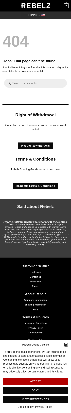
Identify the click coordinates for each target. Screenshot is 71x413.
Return (35, 286)
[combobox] (33, 15)
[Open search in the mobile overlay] (35, 83)
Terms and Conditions (35, 323)
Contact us (35, 276)
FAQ (35, 309)
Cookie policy (26, 406)
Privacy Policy (43, 406)
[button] (66, 344)
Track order (36, 272)
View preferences (35, 399)
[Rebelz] (35, 5)
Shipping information (35, 304)
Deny (35, 390)
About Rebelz (35, 294)
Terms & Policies (35, 317)
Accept (35, 381)
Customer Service (35, 266)
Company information (35, 300)
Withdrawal (35, 281)
